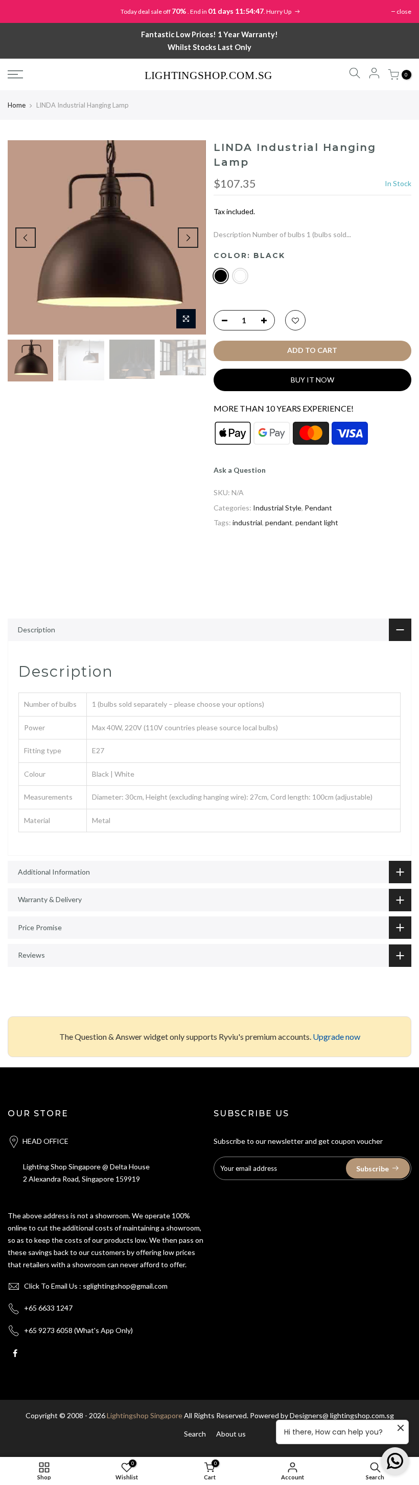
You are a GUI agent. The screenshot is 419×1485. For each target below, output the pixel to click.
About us (231, 1433)
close (404, 11)
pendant (278, 522)
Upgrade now (336, 1036)
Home (17, 105)
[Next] (188, 237)
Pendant (318, 507)
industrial (247, 522)
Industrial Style (277, 507)
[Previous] (25, 237)
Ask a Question (240, 470)
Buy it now (312, 379)
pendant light (316, 522)
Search (195, 1433)
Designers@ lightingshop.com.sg (342, 1415)
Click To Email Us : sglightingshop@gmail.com (96, 1286)
